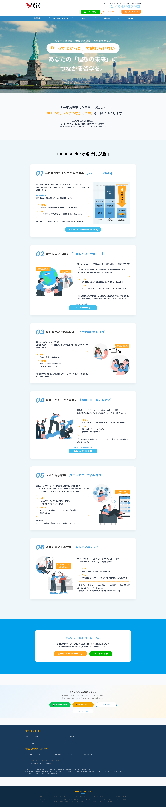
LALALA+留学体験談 (81, 451)
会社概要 (31, 754)
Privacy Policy (32, 763)
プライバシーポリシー (72, 754)
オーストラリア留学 (32, 737)
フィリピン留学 (31, 743)
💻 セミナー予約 (83, 711)
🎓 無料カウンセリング (83, 705)
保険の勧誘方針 (88, 754)
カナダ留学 (70, 737)
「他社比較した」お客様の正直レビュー (81, 229)
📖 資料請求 (106, 705)
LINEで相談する (99, 654)
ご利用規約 (57, 754)
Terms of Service (44, 763)
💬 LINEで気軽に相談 (60, 705)
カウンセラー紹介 (82, 307)
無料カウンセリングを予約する (69, 654)
